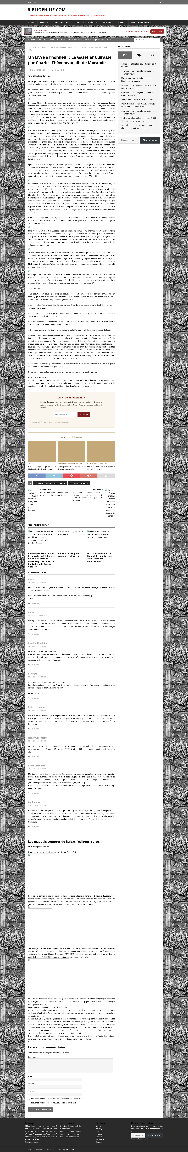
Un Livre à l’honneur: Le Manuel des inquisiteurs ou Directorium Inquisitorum (99, 557)
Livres (56, 70)
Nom (30, 1076)
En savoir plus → (31, 1142)
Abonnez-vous (150, 140)
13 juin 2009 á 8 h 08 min (36, 615)
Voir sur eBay (157, 31)
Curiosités (99, 1137)
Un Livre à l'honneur (79, 483)
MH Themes (69, 1149)
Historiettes (100, 1139)
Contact (121, 22)
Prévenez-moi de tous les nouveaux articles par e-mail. (53, 1103)
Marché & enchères (86, 22)
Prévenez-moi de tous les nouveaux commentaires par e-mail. (57, 1098)
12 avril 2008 (36, 70)
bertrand (32, 673)
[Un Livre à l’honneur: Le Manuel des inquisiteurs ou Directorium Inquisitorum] (101, 540)
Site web (31, 1091)
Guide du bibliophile (141, 22)
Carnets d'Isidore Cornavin (70, 1134)
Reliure (98, 1126)
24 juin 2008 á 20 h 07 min (37, 769)
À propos (107, 22)
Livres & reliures (61, 22)
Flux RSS (147, 1139)
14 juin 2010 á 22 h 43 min (37, 582)
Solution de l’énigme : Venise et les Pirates (69, 554)
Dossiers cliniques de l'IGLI (70, 1126)
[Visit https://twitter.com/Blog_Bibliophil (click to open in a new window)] (161, 2)
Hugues (47, 70)
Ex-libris (99, 1134)
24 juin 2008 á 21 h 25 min (37, 710)
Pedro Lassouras (36, 707)
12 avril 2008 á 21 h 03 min (37, 805)
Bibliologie (100, 1129)
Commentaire (34, 1057)
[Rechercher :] (147, 39)
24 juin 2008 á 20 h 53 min (37, 741)
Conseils (99, 1142)
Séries (43, 22)
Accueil (31, 22)
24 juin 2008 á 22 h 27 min (37, 677)
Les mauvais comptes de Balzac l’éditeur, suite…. (65, 841)
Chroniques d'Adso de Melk (71, 1131)
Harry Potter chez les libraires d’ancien (137, 99)
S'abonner (84, 414)
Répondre (34, 603)
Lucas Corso (65, 1129)
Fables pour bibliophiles (69, 1137)
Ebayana (99, 1131)
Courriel (31, 1083)
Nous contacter (137, 1139)
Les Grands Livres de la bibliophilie (50, 483)
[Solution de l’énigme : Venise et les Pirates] (71, 540)
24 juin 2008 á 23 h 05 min (37, 646)
